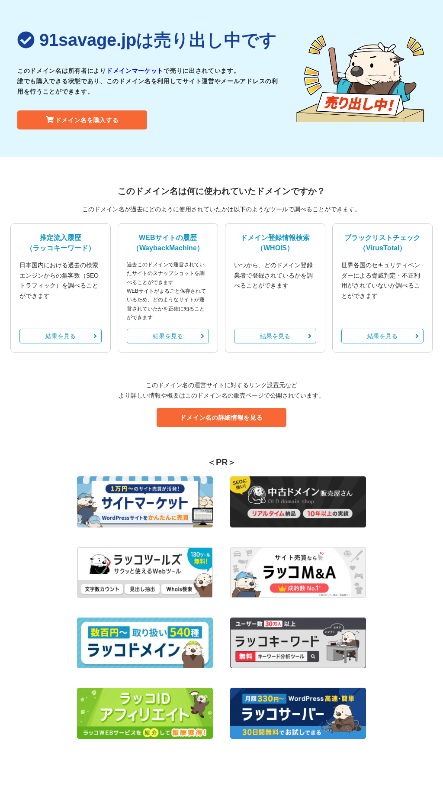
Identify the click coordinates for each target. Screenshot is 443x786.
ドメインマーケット (135, 70)
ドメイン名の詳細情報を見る (221, 417)
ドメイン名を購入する (87, 119)
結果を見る (60, 336)
